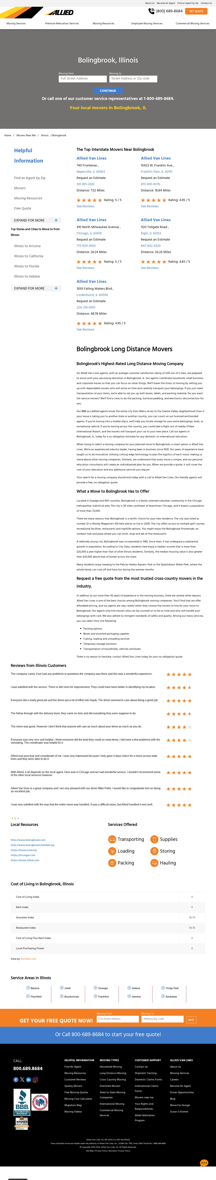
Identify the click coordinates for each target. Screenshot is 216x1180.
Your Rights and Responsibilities (144, 1107)
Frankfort (103, 997)
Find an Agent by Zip (188, 3)
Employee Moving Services (147, 24)
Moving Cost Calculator (78, 1099)
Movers (20, 188)
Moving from (66, 74)
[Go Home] (36, 12)
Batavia (35, 988)
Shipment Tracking (146, 1073)
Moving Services (16, 24)
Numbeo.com (28, 959)
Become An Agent (166, 3)
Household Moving (111, 1067)
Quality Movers (73, 1086)
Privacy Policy (101, 1151)
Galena (136, 988)
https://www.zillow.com (25, 860)
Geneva (136, 997)
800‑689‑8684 (88, 1035)
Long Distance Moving (113, 1073)
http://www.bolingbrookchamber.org (32, 845)
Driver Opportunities (182, 1092)
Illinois (45, 135)
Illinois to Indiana (27, 277)
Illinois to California (28, 256)
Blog (172, 1099)
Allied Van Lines (91, 159)
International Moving (112, 1104)
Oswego (103, 988)
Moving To (147, 1014)
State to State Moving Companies (112, 1095)
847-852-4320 (151, 246)
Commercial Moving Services (192, 24)
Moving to (115, 74)
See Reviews (85, 207)
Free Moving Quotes (76, 1092)
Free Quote (22, 209)
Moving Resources (103, 24)
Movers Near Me (26, 135)
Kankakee (171, 997)
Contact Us (206, 3)
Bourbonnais (71, 997)
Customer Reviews (75, 1079)
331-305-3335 (85, 184)
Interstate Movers (110, 1086)
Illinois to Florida (26, 267)
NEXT (191, 1020)
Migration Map (73, 1105)
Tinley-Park (172, 988)
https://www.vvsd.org (24, 850)
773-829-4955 (86, 246)
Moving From (104, 1014)
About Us (150, 3)
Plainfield (36, 997)
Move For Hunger (180, 1105)
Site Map (89, 1151)
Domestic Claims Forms (148, 1079)
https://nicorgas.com (23, 855)
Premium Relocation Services (62, 24)
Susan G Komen (179, 1112)
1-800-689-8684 (158, 99)
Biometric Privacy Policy (119, 1151)
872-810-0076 (150, 184)
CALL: (28, 1066)
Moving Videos (73, 1112)
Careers (174, 1079)
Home (7, 135)
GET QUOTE (196, 11)
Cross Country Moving (113, 1079)
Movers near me (144, 1097)
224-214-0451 (86, 308)
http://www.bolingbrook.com (28, 840)
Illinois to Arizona (27, 246)
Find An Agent (72, 1067)
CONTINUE (108, 91)
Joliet (67, 988)
